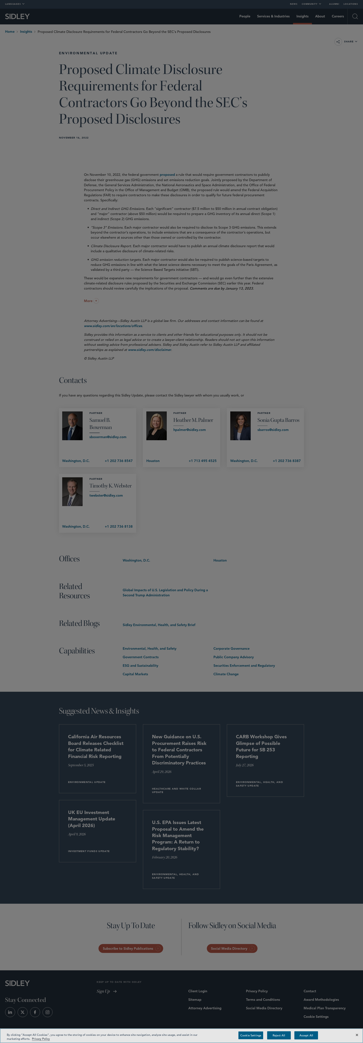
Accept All (306, 1035)
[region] (181, 1035)
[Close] (357, 1035)
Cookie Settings (250, 1035)
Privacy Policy (41, 1039)
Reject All (279, 1035)
